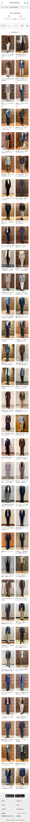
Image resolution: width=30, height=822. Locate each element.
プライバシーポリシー (21, 813)
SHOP (17, 805)
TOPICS (6, 7)
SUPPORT (3, 809)
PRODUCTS (19, 801)
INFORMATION (19, 809)
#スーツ (10, 25)
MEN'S (9, 16)
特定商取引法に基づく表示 (7, 816)
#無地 (22, 25)
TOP (2, 7)
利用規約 (3, 813)
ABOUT (3, 801)
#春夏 (27, 25)
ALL (15, 19)
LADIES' (20, 16)
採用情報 (18, 816)
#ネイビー (16, 25)
